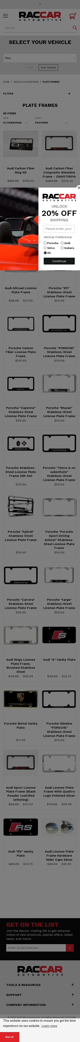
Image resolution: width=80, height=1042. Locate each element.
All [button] (50, 252)
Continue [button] (59, 261)
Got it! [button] (9, 1036)
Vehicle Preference (58, 237)
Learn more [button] (49, 1026)
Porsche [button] (53, 243)
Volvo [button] (52, 247)
